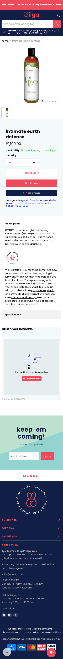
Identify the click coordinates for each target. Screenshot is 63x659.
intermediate (48, 200)
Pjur (33, 290)
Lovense (41, 290)
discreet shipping (11, 632)
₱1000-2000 (21, 206)
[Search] (57, 24)
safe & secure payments (39, 628)
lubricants (30, 203)
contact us (8, 608)
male (40, 203)
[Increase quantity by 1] (34, 162)
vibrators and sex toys (24, 297)
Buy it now (31, 183)
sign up (47, 456)
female (34, 200)
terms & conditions (51, 632)
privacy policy (31, 632)
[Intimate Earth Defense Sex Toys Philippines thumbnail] (7, 112)
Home (5, 40)
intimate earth (14, 203)
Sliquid (50, 290)
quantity (11, 155)
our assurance (15, 628)
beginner (23, 200)
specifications (13, 314)
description (12, 223)
